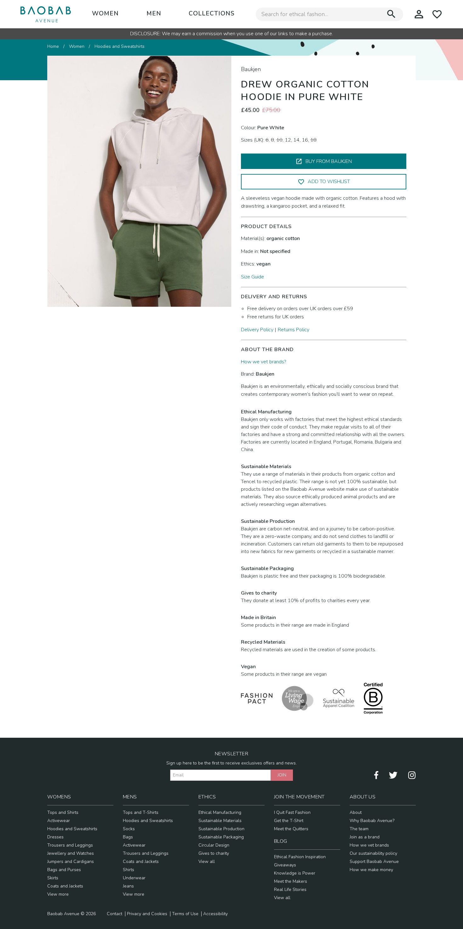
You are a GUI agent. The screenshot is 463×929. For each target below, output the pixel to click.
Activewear (58, 821)
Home (53, 46)
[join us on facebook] (376, 775)
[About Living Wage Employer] (297, 698)
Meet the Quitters (291, 829)
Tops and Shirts (62, 812)
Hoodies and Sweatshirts (119, 46)
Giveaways (285, 865)
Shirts (128, 870)
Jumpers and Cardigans (70, 862)
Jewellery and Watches (70, 853)
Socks (129, 829)
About (356, 812)
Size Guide (252, 276)
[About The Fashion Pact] (256, 698)
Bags (128, 837)
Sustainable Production (221, 829)
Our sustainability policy (373, 853)
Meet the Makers (290, 881)
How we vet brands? (263, 361)
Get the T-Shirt (288, 821)
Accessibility (215, 913)
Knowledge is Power (294, 873)
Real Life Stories (290, 890)
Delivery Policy (257, 329)
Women (105, 13)
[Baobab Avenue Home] (45, 14)
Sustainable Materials (220, 821)
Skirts (52, 878)
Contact (114, 913)
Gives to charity (213, 853)
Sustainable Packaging (221, 837)
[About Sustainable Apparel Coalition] (338, 698)
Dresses (55, 837)
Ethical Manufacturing (219, 812)
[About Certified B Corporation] (373, 698)
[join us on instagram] (412, 775)
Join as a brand (365, 837)
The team (359, 829)
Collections (212, 13)
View (53, 894)
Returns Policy (293, 329)
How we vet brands (369, 845)
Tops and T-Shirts (140, 812)
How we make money (371, 870)
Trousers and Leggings (70, 845)
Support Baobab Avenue (374, 862)
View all (206, 862)
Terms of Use (185, 913)
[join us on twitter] (393, 775)
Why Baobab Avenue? (372, 821)
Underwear (134, 878)
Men (153, 13)
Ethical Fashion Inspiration (300, 857)
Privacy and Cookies (147, 913)
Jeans (128, 886)
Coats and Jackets (65, 886)
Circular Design (213, 845)
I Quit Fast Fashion (292, 812)
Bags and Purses (64, 870)
